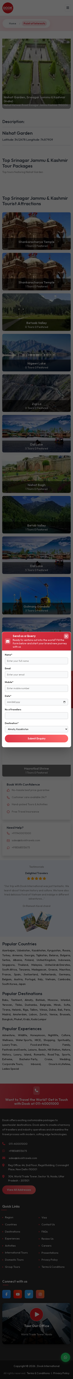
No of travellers (13, 709)
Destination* (12, 723)
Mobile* (9, 682)
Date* (8, 696)
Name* (8, 654)
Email (8, 668)
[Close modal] (66, 636)
